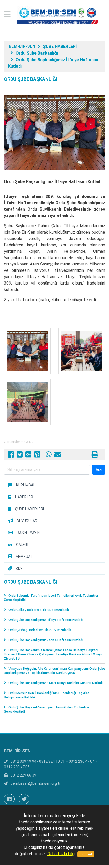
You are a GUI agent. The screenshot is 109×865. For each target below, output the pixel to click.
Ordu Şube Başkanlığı (37, 53)
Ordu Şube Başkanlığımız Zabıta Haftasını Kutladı (45, 640)
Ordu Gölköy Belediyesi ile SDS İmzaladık (38, 610)
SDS (19, 568)
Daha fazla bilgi (61, 853)
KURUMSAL (25, 485)
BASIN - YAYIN (28, 533)
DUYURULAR (27, 521)
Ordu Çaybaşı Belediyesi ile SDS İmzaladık (39, 630)
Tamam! (86, 854)
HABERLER (24, 497)
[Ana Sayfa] (54, 15)
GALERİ (22, 545)
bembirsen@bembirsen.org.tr (36, 783)
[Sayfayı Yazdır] (95, 455)
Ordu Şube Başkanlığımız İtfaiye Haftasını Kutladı (45, 620)
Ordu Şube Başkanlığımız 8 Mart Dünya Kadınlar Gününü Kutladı (55, 683)
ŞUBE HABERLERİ (60, 46)
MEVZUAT (24, 557)
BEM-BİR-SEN (22, 46)
